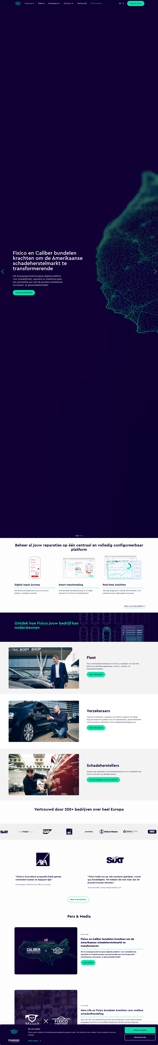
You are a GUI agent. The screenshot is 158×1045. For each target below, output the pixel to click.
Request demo (136, 3)
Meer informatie (96, 674)
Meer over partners (78, 899)
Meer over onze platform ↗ (134, 606)
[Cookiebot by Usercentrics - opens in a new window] (14, 1040)
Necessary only (140, 1037)
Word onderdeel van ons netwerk (103, 780)
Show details (33, 1041)
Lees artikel (88, 962)
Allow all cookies (140, 1030)
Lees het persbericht (23, 292)
